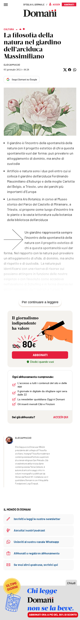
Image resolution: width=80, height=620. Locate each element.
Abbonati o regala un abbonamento (37, 553)
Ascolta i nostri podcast (29, 530)
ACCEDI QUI (60, 417)
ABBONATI (40, 355)
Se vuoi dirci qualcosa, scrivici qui (36, 564)
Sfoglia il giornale (33, 4)
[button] (64, 69)
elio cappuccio (12, 64)
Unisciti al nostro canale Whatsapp (36, 541)
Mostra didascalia (40, 112)
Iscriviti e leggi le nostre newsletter (37, 519)
